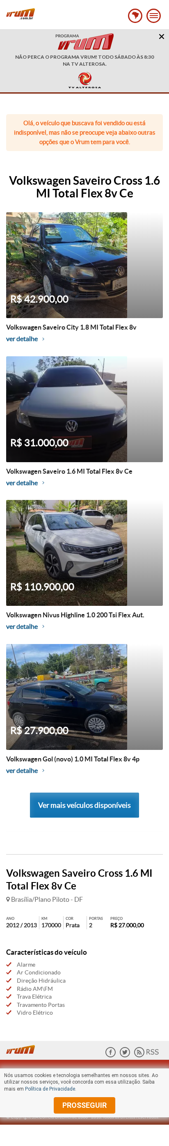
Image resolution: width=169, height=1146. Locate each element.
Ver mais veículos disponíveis (84, 805)
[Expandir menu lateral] (153, 16)
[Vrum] (22, 1048)
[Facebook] (110, 1055)
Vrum (20, 13)
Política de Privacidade (50, 1089)
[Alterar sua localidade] (135, 16)
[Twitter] (125, 1055)
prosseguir (84, 1105)
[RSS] (146, 1055)
